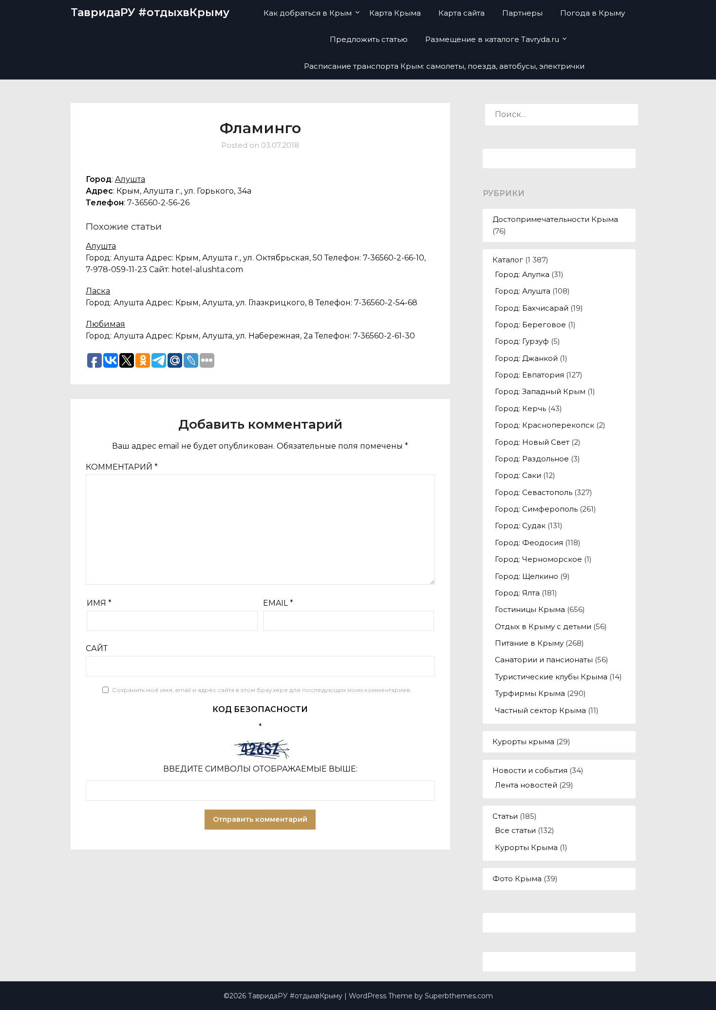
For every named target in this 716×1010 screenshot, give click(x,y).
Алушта (130, 179)
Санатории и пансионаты (544, 659)
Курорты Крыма (526, 847)
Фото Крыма (517, 878)
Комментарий (122, 467)
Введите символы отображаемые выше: (260, 768)
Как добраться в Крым (308, 13)
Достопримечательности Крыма (555, 219)
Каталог (507, 259)
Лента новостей (526, 785)
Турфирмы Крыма (530, 693)
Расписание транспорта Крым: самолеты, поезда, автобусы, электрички (444, 66)
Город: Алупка (522, 274)
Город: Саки (518, 475)
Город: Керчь (520, 408)
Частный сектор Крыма (540, 710)
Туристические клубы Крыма (551, 676)
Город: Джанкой (526, 358)
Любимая (105, 324)
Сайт (97, 648)
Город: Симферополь (536, 509)
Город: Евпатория (529, 374)
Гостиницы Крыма (530, 609)
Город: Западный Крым (540, 391)
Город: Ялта (517, 592)
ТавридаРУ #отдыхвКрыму (150, 12)
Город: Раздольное (532, 458)
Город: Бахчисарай (531, 308)
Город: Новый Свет (532, 442)
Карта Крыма (395, 13)
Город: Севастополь (533, 492)
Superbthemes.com (459, 995)
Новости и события (529, 770)
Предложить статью (369, 39)
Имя (99, 603)
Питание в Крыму (529, 643)
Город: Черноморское (538, 559)
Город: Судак (520, 525)
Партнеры (522, 13)
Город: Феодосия (529, 542)
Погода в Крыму (592, 13)
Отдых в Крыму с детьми (543, 626)
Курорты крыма (523, 741)
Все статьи (515, 830)
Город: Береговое (530, 324)
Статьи (505, 816)
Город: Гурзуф (522, 341)
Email (278, 603)
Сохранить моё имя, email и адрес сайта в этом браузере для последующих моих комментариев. (262, 689)
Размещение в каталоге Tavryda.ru (492, 39)
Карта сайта (461, 13)
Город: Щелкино (526, 576)
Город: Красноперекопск (544, 425)
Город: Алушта (522, 291)
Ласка (98, 291)
